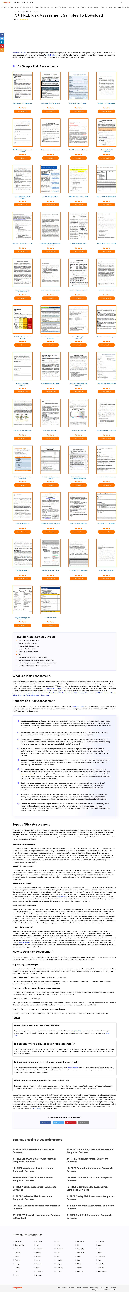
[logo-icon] (18, 1288)
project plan (76, 1031)
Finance (38, 1252)
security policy (78, 706)
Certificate (50, 7)
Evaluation (97, 7)
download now (23, 111)
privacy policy (94, 1287)
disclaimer (85, 1287)
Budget (37, 7)
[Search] (121, 2)
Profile (17, 1267)
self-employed (51, 55)
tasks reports (72, 1068)
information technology (52, 688)
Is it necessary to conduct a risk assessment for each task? (38, 663)
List (115, 7)
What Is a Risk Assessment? (28, 643)
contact (78, 1287)
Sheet (77, 7)
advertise (72, 1287)
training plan (62, 897)
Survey (38, 1245)
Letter (100, 1245)
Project (79, 1267)
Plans (58, 1241)
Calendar (43, 7)
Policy (38, 1267)
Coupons (30, 2)
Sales (58, 1245)
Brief (31, 7)
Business (16, 2)
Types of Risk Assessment (27, 649)
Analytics (18, 1252)
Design (64, 7)
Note (99, 1260)
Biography (26, 7)
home (59, 1287)
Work (79, 1264)
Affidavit (4, 7)
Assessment (17, 7)
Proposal (101, 1241)
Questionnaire (19, 1245)
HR (106, 7)
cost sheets (36, 1108)
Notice (38, 1260)
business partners (27, 774)
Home (14, 12)
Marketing (18, 1241)
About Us (64, 1287)
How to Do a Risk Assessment (28, 652)
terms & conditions (110, 1287)
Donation (83, 7)
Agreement (39, 1249)
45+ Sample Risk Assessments (29, 640)
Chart (58, 1252)
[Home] (7, 2)
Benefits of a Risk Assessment (29, 646)
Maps (119, 7)
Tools (23, 2)
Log (58, 1256)
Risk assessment (19, 53)
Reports (38, 1256)
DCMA (101, 1287)
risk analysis (24, 942)
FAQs (20, 654)
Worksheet (39, 1271)
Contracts (80, 1241)
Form (103, 7)
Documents (71, 7)
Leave (111, 7)
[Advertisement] (64, 35)
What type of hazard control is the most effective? (35, 666)
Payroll (17, 1256)
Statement (101, 1256)
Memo (124, 7)
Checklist (58, 7)
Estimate (90, 7)
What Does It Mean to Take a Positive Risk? (33, 657)
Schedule (60, 1260)
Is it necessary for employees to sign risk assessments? (37, 660)
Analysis (10, 7)
